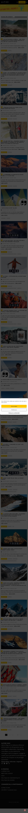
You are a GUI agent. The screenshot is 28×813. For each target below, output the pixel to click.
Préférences (14, 409)
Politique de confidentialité (14, 413)
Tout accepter (14, 406)
